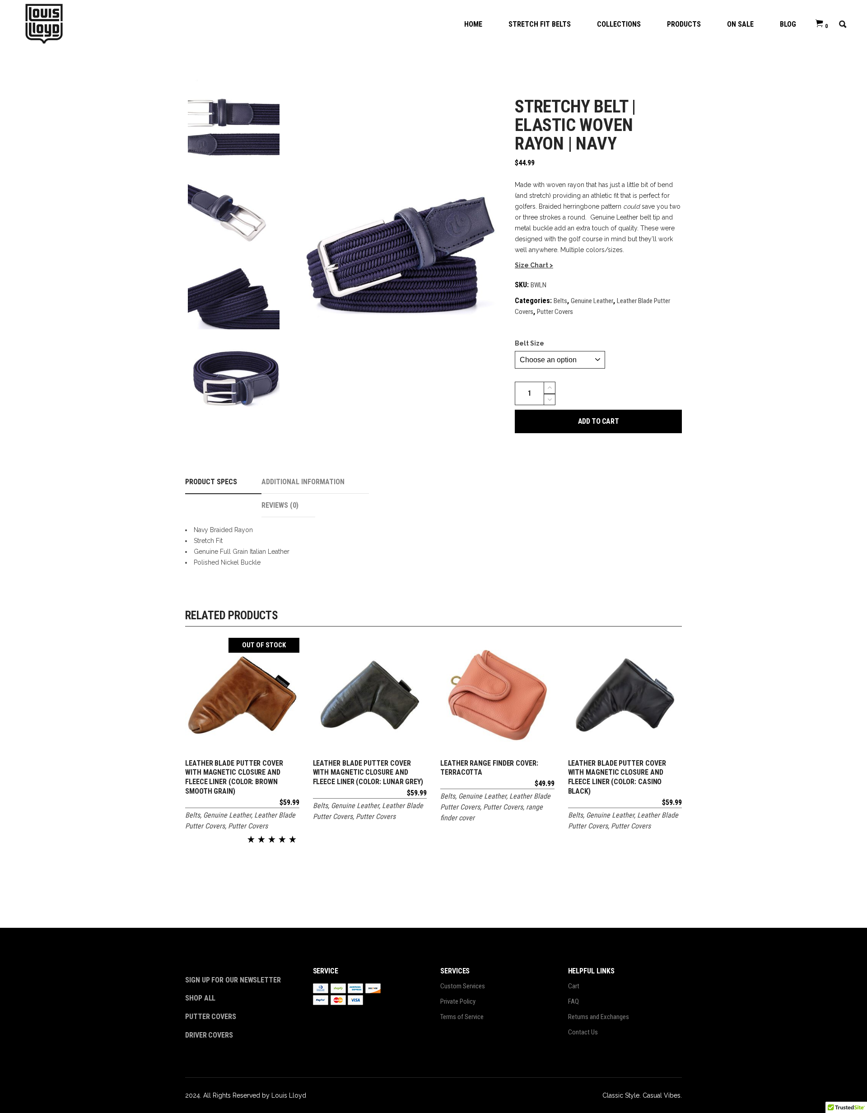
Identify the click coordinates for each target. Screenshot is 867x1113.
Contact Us (583, 1032)
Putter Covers (555, 312)
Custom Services (462, 986)
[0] (819, 23)
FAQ (573, 1001)
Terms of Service (462, 1017)
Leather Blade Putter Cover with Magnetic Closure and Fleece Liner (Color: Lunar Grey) (368, 772)
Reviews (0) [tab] (279, 505)
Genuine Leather (592, 301)
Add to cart (598, 421)
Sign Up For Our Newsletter (233, 980)
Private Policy (457, 1001)
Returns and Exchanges (598, 1017)
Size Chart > (534, 265)
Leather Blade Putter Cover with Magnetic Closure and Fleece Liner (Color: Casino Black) (617, 777)
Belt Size (529, 343)
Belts (560, 301)
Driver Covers (210, 1035)
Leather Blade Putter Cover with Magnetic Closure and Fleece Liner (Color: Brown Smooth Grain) (234, 777)
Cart (573, 986)
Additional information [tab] (303, 481)
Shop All (200, 998)
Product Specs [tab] (211, 481)
